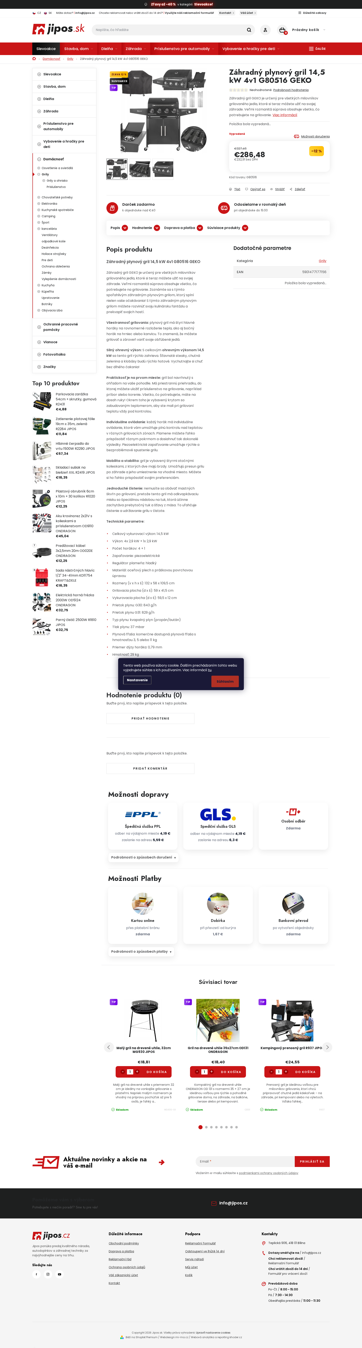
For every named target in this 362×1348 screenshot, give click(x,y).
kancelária (49, 229)
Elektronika (49, 204)
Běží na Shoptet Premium (142, 1337)
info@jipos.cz (233, 1203)
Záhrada (50, 111)
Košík (189, 1275)
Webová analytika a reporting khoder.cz (216, 1337)
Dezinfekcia (50, 247)
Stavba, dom (54, 86)
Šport (45, 222)
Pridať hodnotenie (150, 718)
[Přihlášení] (265, 30)
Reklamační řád (120, 1259)
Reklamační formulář (200, 1243)
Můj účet (191, 1267)
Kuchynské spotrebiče (58, 210)
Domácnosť (53, 159)
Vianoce (50, 342)
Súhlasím (225, 681)
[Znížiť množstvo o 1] (122, 1071)
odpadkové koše (54, 241)
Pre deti (47, 260)
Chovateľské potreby (57, 197)
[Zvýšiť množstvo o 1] (137, 1071)
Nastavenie (137, 679)
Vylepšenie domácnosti (59, 279)
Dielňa (48, 98)
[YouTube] (59, 1274)
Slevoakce (52, 74)
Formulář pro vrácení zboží (287, 1274)
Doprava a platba (179, 227)
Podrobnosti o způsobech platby (139, 951)
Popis (115, 227)
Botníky (47, 304)
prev (109, 1047)
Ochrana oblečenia (56, 266)
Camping (48, 216)
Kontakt (225, 13)
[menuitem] (46, 48)
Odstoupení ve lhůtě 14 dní (205, 1251)
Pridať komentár (150, 768)
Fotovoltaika (54, 354)
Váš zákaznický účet (123, 1275)
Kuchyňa (48, 285)
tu (209, 669)
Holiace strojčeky (54, 254)
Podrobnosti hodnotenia (291, 90)
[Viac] (317, 48)
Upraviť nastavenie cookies (213, 1332)
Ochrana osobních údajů (127, 1267)
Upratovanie (50, 298)
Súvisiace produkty (223, 227)
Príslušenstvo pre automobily (58, 126)
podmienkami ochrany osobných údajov (268, 1173)
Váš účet (246, 13)
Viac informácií (285, 115)
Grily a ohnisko (57, 181)
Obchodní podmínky (124, 1243)
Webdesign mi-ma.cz (174, 1337)
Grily (45, 174)
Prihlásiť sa (312, 1161)
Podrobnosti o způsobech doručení (141, 857)
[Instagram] (48, 1274)
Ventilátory (50, 235)
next (327, 1047)
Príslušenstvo (56, 187)
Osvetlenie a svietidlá (57, 168)
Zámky (47, 273)
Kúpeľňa (48, 291)
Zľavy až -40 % (163, 4)
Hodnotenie (142, 227)
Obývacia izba (52, 310)
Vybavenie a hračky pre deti (63, 144)
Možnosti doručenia (315, 136)
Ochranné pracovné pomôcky (60, 327)
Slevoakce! (203, 4)
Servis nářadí (194, 1259)
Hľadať (249, 29)
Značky (49, 366)
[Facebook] (36, 1274)
